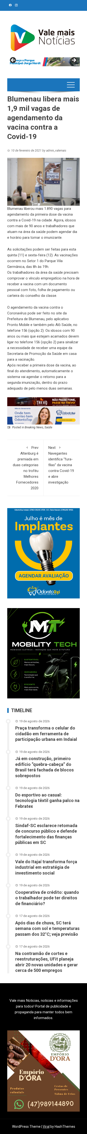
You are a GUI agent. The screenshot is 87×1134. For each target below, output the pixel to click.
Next (73, 60)
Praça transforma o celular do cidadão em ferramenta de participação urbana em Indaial (46, 733)
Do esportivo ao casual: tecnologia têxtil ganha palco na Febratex (47, 800)
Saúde (48, 427)
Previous (13, 60)
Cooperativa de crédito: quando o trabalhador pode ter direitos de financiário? (47, 898)
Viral (46, 1126)
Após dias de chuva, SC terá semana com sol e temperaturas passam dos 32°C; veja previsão (47, 928)
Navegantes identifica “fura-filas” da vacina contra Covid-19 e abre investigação (61, 464)
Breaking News (34, 427)
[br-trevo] (43, 401)
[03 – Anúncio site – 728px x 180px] (43, 415)
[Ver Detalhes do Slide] (43, 61)
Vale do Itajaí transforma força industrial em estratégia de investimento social (46, 867)
